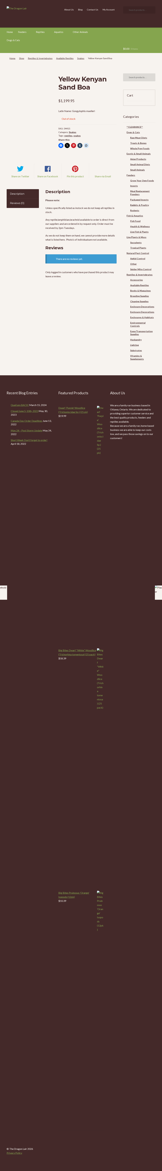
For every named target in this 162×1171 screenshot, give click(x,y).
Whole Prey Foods (140, 148)
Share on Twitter (20, 176)
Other (133, 264)
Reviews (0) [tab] (17, 203)
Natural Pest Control (138, 253)
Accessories (136, 280)
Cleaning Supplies (139, 301)
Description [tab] (17, 193)
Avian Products (138, 159)
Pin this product (75, 176)
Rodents (134, 210)
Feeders (22, 32)
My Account (109, 9)
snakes (77, 135)
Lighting (134, 345)
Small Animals (137, 169)
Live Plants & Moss (136, 237)
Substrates (136, 350)
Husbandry (136, 339)
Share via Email (103, 176)
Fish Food (135, 221)
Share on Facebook (47, 176)
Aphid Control (137, 258)
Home (10, 32)
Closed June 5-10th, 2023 (24, 410)
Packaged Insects (139, 199)
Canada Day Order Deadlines (26, 420)
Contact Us (92, 9)
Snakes (80, 58)
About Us (69, 9)
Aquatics (58, 32)
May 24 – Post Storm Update (26, 430)
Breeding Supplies (139, 296)
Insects (134, 185)
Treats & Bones (138, 143)
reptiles (68, 135)
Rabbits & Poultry (139, 205)
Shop (21, 58)
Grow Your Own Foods (142, 180)
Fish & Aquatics (135, 215)
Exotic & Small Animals (139, 153)
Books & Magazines (140, 290)
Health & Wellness (140, 226)
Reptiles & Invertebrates (40, 58)
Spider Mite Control (140, 269)
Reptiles (40, 32)
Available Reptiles (65, 58)
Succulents (136, 242)
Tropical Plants (138, 247)
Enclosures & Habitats (142, 317)
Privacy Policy (14, 1152)
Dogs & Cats (13, 40)
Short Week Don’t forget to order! (29, 440)
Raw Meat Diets (138, 137)
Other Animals (80, 32)
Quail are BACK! (20, 404)
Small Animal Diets (140, 164)
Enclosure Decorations (142, 306)
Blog (80, 9)
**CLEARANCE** (135, 127)
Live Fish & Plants (139, 231)
